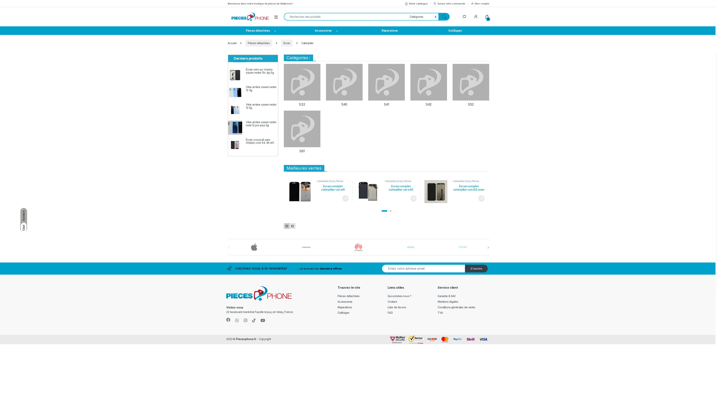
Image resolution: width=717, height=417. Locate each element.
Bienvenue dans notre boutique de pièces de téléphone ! (260, 3)
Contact (392, 301)
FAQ (390, 312)
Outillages (455, 30)
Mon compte (482, 3)
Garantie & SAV (447, 296)
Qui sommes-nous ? (399, 296)
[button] (384, 211)
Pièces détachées (258, 30)
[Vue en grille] (287, 226)
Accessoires (323, 30)
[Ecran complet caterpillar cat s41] (301, 191)
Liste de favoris (397, 307)
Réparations (390, 30)
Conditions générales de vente (456, 307)
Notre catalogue (418, 3)
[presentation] (488, 247)
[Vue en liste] (292, 226)
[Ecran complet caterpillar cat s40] (369, 191)
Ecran (286, 43)
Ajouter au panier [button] (412, 198)
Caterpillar (322, 181)
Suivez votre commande (451, 3)
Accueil (232, 43)
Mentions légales (448, 301)
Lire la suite (345, 198)
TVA (440, 312)
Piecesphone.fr (246, 339)
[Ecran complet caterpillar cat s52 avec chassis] (437, 191)
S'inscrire (476, 268)
